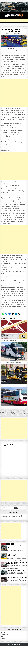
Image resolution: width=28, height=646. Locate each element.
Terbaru (8, 544)
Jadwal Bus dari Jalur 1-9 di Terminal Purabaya (13, 407)
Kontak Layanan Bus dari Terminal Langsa (14, 362)
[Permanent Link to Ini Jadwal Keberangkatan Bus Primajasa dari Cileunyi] (14, 329)
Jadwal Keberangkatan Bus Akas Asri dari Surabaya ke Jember (17, 563)
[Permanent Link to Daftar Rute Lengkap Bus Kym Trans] (4, 572)
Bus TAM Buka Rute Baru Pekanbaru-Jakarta (16, 546)
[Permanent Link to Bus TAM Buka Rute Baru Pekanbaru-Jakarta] (4, 548)
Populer (3, 544)
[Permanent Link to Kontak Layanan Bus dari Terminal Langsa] (14, 351)
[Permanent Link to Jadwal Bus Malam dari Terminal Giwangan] (14, 374)
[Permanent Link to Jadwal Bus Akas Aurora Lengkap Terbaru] (4, 579)
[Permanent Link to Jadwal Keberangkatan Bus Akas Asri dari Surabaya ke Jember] (4, 564)
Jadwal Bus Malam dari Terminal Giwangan (14, 384)
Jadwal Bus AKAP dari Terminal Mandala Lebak (14, 30)
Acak (12, 544)
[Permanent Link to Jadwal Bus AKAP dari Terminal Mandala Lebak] (14, 41)
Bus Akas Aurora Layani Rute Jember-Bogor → (19, 413)
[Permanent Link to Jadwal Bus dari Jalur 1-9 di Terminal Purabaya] (14, 396)
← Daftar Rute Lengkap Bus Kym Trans (7, 412)
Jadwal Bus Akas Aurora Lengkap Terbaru (17, 577)
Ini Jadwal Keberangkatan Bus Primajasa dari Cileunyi (14, 340)
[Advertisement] (14, 20)
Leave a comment (18, 33)
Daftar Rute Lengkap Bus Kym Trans (15, 570)
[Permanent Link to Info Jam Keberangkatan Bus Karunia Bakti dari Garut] (4, 556)
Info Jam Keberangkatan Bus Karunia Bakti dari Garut (16, 554)
